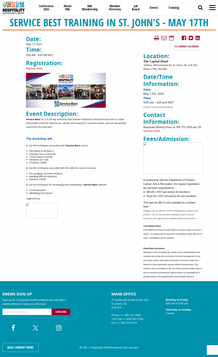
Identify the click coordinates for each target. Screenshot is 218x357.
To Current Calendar (186, 46)
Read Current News (20, 347)
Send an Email (151, 131)
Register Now (34, 68)
